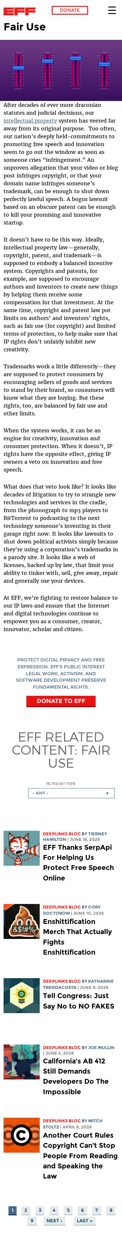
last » (84, 1221)
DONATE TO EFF (61, 700)
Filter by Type (61, 783)
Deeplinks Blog (62, 833)
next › (54, 1221)
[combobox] (71, 793)
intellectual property (30, 120)
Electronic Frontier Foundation (21, 11)
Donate (70, 10)
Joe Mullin (101, 1047)
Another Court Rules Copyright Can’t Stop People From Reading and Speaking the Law (80, 1155)
